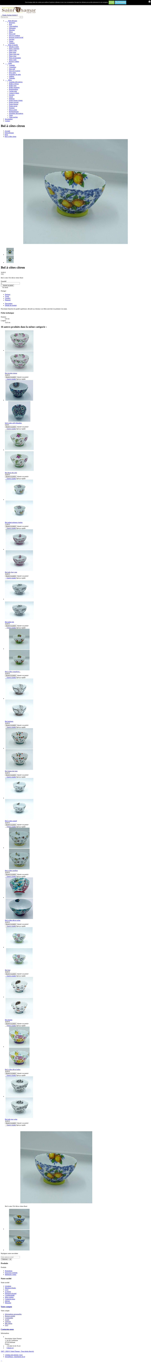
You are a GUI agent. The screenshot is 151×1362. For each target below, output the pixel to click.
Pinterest (7, 300)
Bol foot (7, 970)
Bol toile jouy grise (11, 1119)
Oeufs (11, 97)
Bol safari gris (9, 622)
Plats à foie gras (14, 54)
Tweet (7, 296)
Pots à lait (12, 34)
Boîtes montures (14, 87)
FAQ (6, 1325)
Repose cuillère (14, 61)
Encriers (11, 95)
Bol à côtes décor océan (12, 920)
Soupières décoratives (16, 113)
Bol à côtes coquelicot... (12, 672)
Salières (11, 76)
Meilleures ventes (10, 1274)
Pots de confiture (14, 35)
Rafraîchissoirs (14, 111)
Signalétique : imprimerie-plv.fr (15, 1357)
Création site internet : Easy (14, 1355)
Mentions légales (10, 1288)
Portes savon (13, 106)
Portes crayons (13, 102)
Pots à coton (13, 110)
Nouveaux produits (11, 1273)
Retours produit (10, 1316)
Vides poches (13, 117)
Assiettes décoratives (15, 82)
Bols (10, 24)
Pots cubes (12, 73)
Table (8, 63)
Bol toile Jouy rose (11, 572)
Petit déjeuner (11, 21)
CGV (7, 1290)
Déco (8, 80)
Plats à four (12, 56)
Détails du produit (11, 305)
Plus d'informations (120, 2)
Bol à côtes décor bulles (12, 1069)
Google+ (8, 298)
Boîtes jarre (12, 85)
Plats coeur (12, 52)
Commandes (9, 1318)
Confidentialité (9, 1295)
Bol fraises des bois (11, 771)
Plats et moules (11, 45)
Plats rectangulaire (15, 58)
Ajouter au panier (7, 285)
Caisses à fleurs (14, 93)
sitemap (7, 1301)
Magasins (8, 1303)
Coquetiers (12, 67)
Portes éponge (13, 104)
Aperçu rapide (10, 379)
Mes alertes (8, 1323)
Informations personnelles (13, 1314)
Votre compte (6, 1307)
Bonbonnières (13, 89)
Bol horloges (9, 721)
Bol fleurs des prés (11, 473)
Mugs (11, 32)
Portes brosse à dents (15, 100)
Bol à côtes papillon (11, 870)
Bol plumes (8, 1020)
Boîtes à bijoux (14, 84)
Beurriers (12, 22)
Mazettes (12, 30)
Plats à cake (13, 50)
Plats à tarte (12, 60)
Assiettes (12, 65)
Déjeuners (12, 28)
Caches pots (13, 91)
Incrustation (9, 119)
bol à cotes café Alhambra (13, 423)
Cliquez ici (10, 1348)
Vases (11, 115)
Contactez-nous (10, 1299)
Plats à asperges (14, 48)
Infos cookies (9, 1297)
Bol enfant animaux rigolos (13, 522)
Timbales (12, 78)
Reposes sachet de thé (16, 37)
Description (8, 303)
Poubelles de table (15, 74)
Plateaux (12, 98)
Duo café (12, 69)
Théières (12, 43)
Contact (7, 121)
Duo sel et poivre (14, 71)
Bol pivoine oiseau (11, 373)
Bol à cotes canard (11, 821)
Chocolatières (13, 26)
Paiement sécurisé (10, 1293)
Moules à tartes (14, 47)
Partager (7, 294)
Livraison (8, 1286)
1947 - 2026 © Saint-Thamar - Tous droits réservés (17, 1351)
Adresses (8, 1321)
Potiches (11, 108)
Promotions (8, 1271)
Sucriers (11, 39)
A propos (8, 1291)
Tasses (11, 41)
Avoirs (7, 1320)
